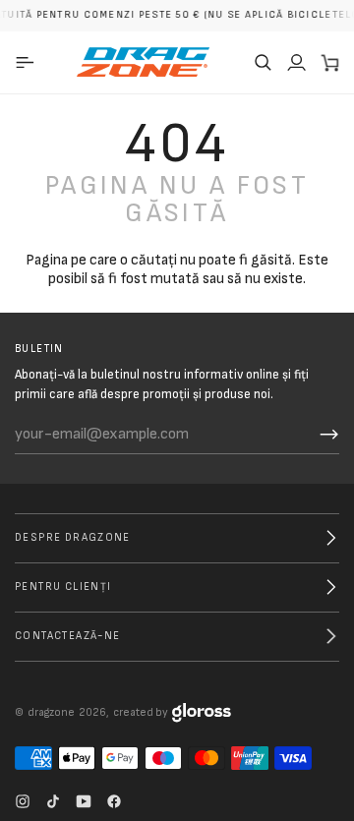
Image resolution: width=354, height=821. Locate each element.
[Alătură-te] (329, 434)
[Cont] (296, 62)
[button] (262, 62)
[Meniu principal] (28, 62)
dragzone (51, 712)
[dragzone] (143, 61)
